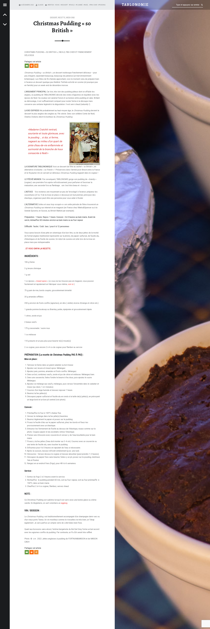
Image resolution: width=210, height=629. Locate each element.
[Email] (27, 66)
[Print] (31, 66)
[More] (36, 66)
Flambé (80, 5)
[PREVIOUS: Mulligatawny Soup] (5, 24)
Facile (72, 5)
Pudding (102, 5)
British (51, 5)
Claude (40, 5)
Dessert (53, 17)
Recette (61, 17)
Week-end (70, 17)
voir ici (71, 284)
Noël (86, 5)
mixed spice (41, 281)
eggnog (64, 503)
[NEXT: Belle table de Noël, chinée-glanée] (5, 14)
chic (58, 5)
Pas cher (93, 5)
